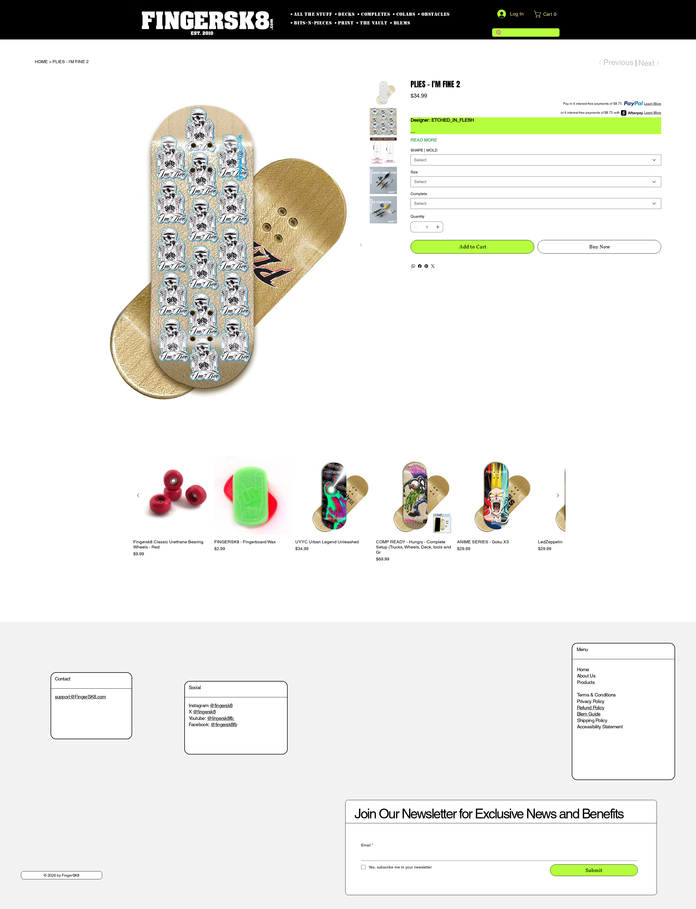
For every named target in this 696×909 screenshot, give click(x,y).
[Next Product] (558, 495)
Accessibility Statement (600, 726)
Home (583, 669)
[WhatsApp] (413, 266)
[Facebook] (419, 266)
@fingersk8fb (221, 727)
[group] (348, 509)
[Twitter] (433, 266)
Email (376, 845)
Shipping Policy (592, 720)
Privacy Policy (590, 701)
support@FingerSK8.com (89, 697)
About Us (586, 676)
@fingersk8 (221, 714)
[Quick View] (172, 496)
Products (586, 682)
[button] (547, 14)
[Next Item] (361, 245)
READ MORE (424, 140)
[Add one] (437, 226)
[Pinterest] (426, 266)
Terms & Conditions (596, 695)
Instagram (199, 714)
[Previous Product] (138, 495)
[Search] (526, 32)
